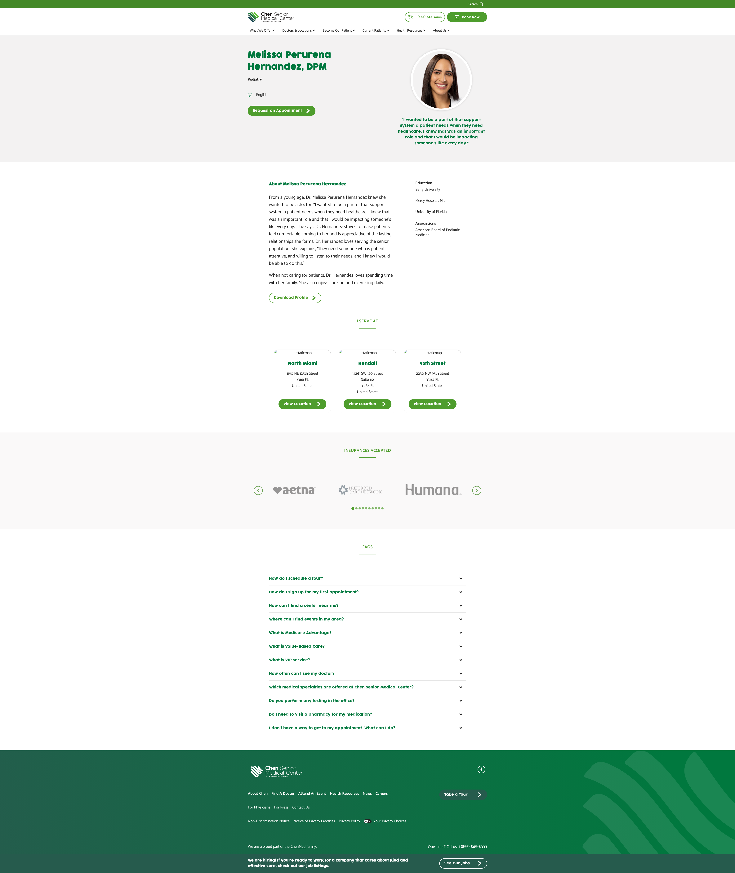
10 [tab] (382, 508)
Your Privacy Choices (389, 821)
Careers (382, 793)
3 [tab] (360, 508)
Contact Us (301, 807)
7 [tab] (373, 508)
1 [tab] (352, 508)
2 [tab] (356, 508)
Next (476, 490)
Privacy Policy (349, 821)
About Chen (258, 793)
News (367, 793)
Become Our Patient (337, 31)
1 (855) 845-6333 (472, 846)
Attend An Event (312, 793)
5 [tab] (366, 508)
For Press (281, 807)
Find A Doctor (282, 793)
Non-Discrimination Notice (269, 821)
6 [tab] (369, 508)
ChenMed (298, 847)
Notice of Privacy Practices (314, 821)
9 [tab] (379, 508)
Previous (258, 490)
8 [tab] (376, 508)
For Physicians (259, 807)
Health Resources (409, 31)
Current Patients (374, 31)
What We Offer (261, 31)
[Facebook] (482, 769)
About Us (440, 31)
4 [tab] (363, 508)
